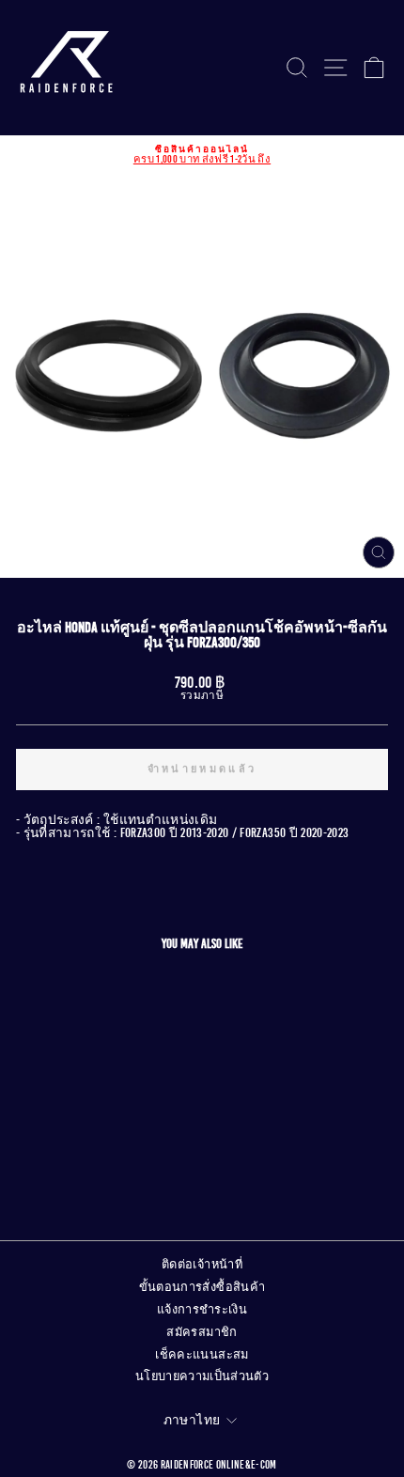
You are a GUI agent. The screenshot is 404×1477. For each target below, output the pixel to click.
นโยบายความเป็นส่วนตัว (202, 1376)
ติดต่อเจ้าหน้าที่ (202, 1264)
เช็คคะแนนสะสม (201, 1354)
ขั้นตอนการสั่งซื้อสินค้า (202, 1287)
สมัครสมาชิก (201, 1332)
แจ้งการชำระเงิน (202, 1309)
